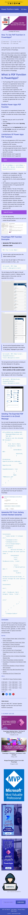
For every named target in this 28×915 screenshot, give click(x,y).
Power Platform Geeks (10, 9)
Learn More (14, 909)
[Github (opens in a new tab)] (17, 3)
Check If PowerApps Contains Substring (13, 660)
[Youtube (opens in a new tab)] (19, 3)
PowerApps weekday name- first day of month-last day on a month (14, 732)
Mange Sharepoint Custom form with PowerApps (14, 761)
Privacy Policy (21, 909)
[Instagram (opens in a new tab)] (13, 3)
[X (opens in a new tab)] (8, 3)
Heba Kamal (6, 41)
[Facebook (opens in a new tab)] (10, 3)
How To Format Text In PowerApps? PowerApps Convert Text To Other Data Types (13, 652)
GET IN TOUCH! (6, 909)
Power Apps (6, 43)
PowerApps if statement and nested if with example (14, 754)
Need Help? (14, 911)
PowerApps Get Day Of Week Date (12, 673)
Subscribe (20, 902)
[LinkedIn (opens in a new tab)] (15, 3)
